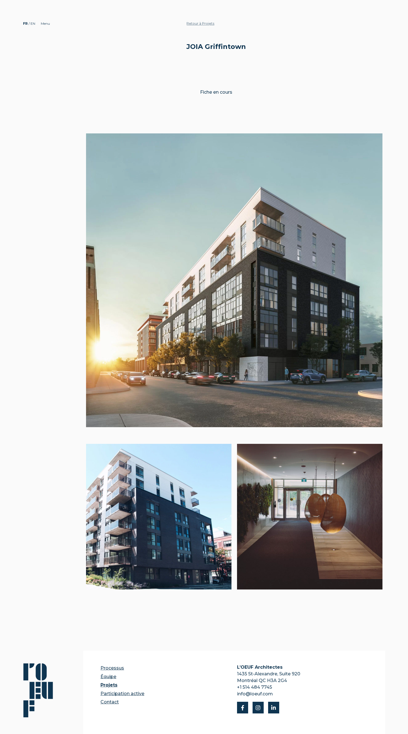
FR (26, 23)
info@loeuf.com (255, 693)
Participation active (122, 693)
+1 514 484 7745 (254, 687)
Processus (112, 668)
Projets (108, 685)
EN (33, 23)
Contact (109, 702)
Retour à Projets (200, 23)
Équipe (108, 676)
